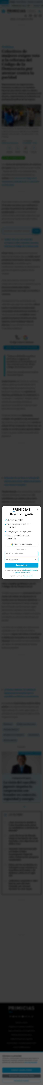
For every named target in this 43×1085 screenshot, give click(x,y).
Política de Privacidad (30, 570)
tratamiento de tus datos (22, 572)
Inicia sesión (28, 576)
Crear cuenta (21, 565)
